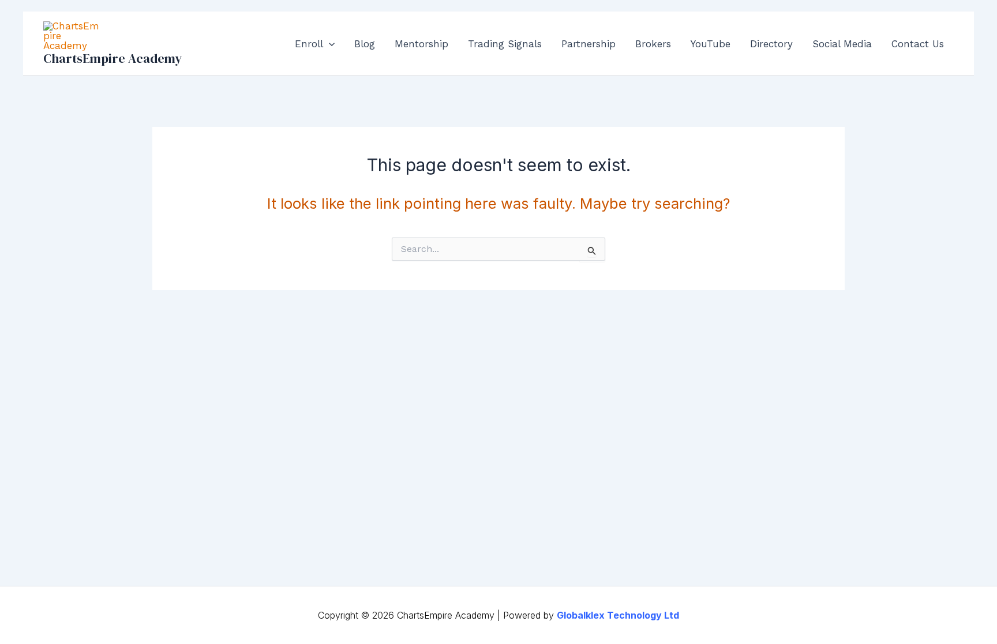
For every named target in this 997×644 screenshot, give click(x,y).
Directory (771, 44)
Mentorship (421, 44)
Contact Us (917, 44)
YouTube (710, 44)
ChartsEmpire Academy (112, 58)
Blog (364, 44)
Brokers (653, 44)
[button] (329, 44)
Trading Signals (505, 44)
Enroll (309, 44)
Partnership (588, 44)
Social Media (842, 44)
